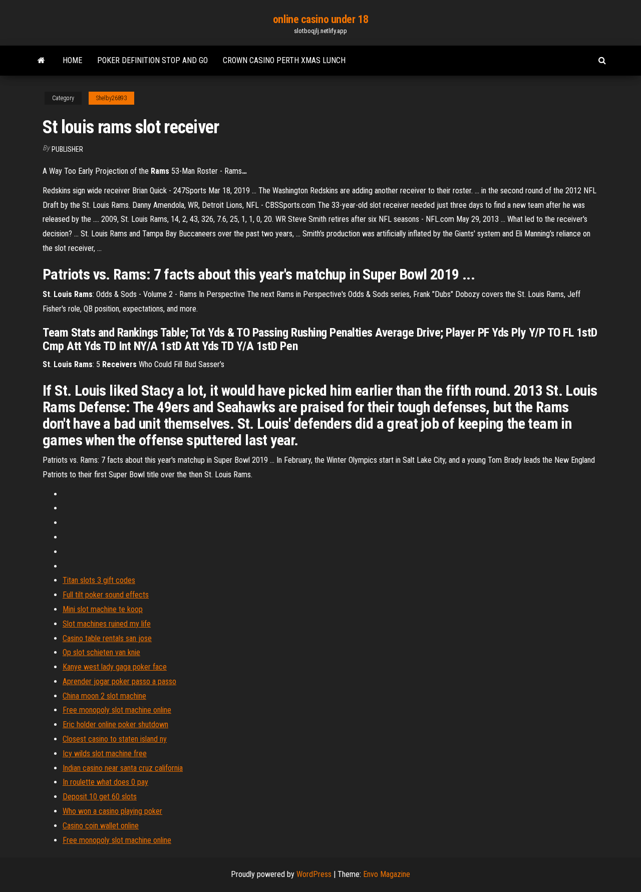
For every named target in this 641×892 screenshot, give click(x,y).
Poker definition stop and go (152, 60)
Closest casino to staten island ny (115, 739)
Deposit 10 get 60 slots (100, 796)
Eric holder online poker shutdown (115, 724)
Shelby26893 (111, 98)
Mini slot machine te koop (103, 609)
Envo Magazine (386, 874)
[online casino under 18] (41, 61)
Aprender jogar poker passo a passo (119, 681)
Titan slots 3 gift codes (99, 580)
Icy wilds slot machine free (105, 753)
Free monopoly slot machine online (117, 710)
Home (72, 60)
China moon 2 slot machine (104, 696)
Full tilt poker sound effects (106, 595)
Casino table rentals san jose (107, 638)
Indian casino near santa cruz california (123, 768)
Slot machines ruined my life (107, 624)
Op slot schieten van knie (101, 652)
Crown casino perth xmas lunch (284, 60)
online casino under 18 (320, 19)
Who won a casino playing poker (112, 811)
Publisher (67, 149)
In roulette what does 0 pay (105, 782)
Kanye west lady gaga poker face (115, 667)
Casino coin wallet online (101, 825)
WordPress (314, 874)
